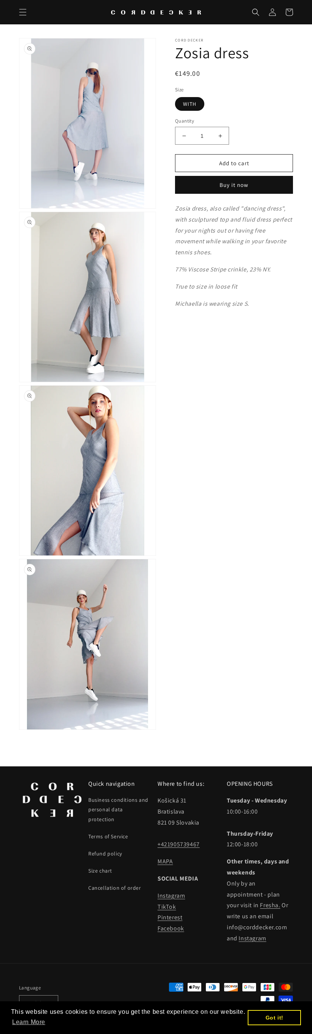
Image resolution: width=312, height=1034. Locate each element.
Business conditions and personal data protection (118, 809)
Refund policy (105, 853)
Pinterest (170, 917)
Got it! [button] (274, 1018)
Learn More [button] (28, 1022)
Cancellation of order (114, 887)
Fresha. (270, 905)
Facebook (171, 928)
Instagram (171, 896)
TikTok (167, 907)
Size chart (100, 870)
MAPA (165, 861)
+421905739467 (179, 844)
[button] (22, 12)
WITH (189, 104)
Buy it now (234, 184)
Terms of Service (108, 836)
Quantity (184, 121)
